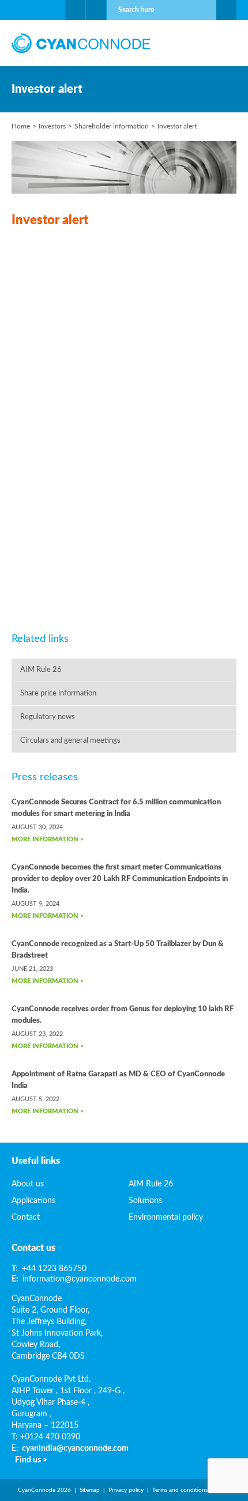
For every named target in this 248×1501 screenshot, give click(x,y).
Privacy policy (126, 1490)
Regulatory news (47, 717)
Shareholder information (111, 126)
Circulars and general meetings (70, 740)
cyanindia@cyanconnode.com (75, 1449)
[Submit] (226, 10)
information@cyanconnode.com (79, 1279)
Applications (33, 1201)
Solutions (145, 1201)
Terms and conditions (180, 1490)
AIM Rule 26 (41, 670)
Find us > (31, 1460)
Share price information (58, 693)
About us (28, 1184)
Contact (26, 1217)
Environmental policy (166, 1217)
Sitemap (90, 1490)
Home (21, 126)
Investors (52, 126)
